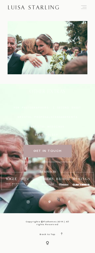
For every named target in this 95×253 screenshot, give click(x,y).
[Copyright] (47, 243)
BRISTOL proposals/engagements (47, 116)
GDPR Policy (46, 134)
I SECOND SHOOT (67, 107)
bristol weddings (47, 126)
